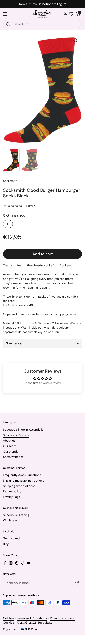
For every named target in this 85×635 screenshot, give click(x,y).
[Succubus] (42, 14)
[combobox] (42, 24)
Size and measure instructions (23, 481)
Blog (6, 544)
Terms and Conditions (32, 618)
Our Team (9, 446)
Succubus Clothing (16, 435)
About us (9, 441)
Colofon (8, 618)
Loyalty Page (11, 497)
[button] (78, 14)
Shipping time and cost (19, 486)
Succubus (44, 623)
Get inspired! (11, 538)
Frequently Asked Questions (22, 475)
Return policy (12, 491)
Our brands (10, 452)
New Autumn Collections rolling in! (42, 4)
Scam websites (13, 457)
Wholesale (10, 520)
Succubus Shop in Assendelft (23, 430)
